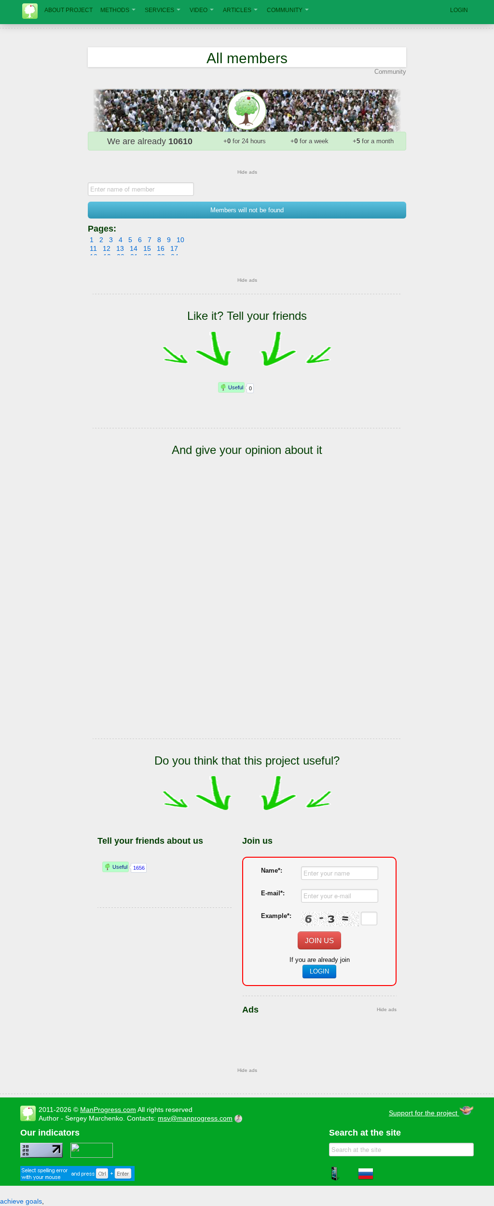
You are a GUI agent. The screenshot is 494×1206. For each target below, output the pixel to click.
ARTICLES (237, 10)
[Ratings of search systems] (91, 1155)
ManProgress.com (108, 1109)
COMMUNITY (284, 10)
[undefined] (77, 1178)
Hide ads (247, 172)
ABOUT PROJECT (68, 10)
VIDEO (198, 10)
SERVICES (159, 10)
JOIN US (319, 940)
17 (174, 248)
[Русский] (365, 1179)
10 (180, 240)
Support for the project (424, 1113)
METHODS (114, 10)
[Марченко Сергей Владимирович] (239, 1118)
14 (133, 248)
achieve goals (21, 1201)
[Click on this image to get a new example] (330, 919)
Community (390, 71)
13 (120, 248)
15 (147, 248)
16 (161, 248)
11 (93, 248)
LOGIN (459, 10)
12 (106, 248)
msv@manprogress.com (195, 1118)
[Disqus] (247, 611)
